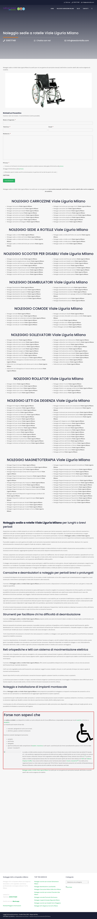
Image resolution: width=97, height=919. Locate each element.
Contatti (85, 8)
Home (52, 8)
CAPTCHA (6, 175)
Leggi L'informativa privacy (10, 914)
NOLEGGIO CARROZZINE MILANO (65, 8)
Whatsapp (16, 901)
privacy (61, 166)
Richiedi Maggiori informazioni (12, 905)
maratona (40, 745)
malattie (79, 720)
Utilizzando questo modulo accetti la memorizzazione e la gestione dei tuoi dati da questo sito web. (30, 172)
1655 (82, 758)
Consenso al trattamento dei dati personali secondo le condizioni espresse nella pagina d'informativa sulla (34, 166)
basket (34, 745)
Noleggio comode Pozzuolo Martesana (45, 897)
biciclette (74, 761)
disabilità (6, 722)
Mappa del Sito (34, 914)
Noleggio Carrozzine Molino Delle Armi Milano (47, 889)
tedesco (88, 758)
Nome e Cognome (9, 120)
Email (50, 127)
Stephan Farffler (27, 761)
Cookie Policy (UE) (24, 914)
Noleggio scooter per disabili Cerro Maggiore (47, 903)
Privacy (6, 163)
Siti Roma (48, 916)
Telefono (6, 127)
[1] (85, 756)
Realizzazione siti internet (22, 916)
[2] (77, 760)
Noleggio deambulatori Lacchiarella (44, 886)
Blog (78, 8)
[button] (92, 8)
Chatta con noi (43, 40)
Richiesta (7, 133)
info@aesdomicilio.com (78, 40)
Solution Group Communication (37, 916)
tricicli (68, 761)
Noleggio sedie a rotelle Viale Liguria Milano (35, 770)
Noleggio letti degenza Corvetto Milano (46, 906)
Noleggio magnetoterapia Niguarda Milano (47, 900)
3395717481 (11, 40)
